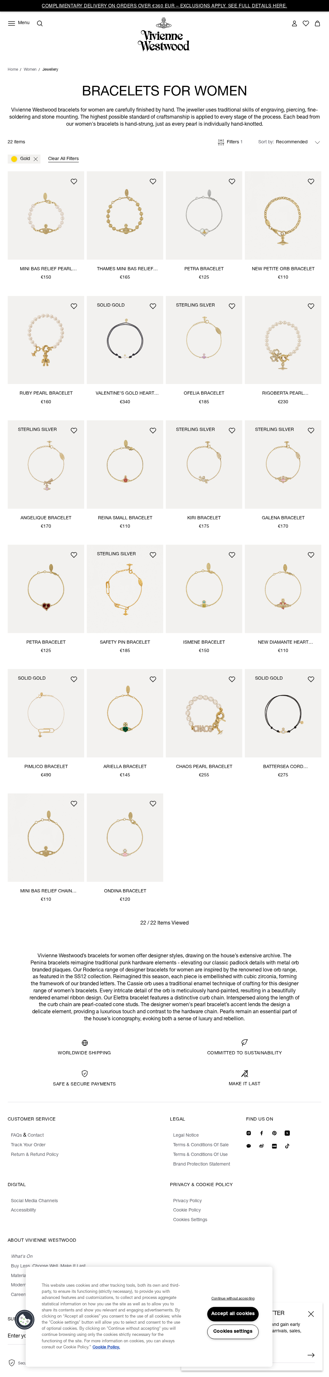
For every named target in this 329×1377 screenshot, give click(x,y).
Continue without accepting (232, 1299)
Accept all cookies (233, 1314)
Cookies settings (233, 1331)
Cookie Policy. (106, 1348)
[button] (24, 1320)
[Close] (311, 1314)
